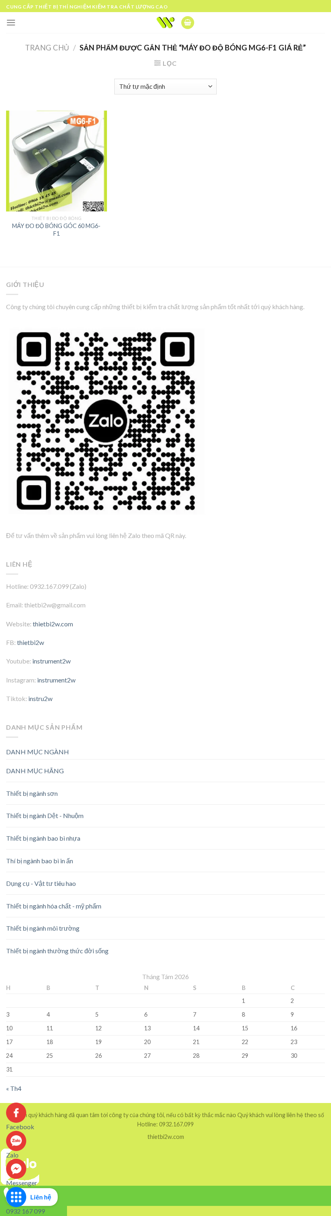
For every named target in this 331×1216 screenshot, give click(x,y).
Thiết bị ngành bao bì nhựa (43, 838)
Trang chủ (47, 47)
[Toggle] (310, 767)
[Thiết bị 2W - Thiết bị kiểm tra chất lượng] (166, 22)
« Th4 (13, 1088)
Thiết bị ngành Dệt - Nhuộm (45, 815)
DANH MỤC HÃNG (35, 770)
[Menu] (11, 22)
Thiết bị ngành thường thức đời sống (57, 950)
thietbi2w (30, 642)
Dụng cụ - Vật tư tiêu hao (41, 883)
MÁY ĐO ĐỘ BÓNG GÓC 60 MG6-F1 (56, 229)
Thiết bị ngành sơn (32, 793)
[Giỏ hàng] (187, 22)
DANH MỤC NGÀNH (37, 752)
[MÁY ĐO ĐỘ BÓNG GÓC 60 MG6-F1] (56, 161)
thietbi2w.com (53, 624)
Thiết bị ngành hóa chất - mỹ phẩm (53, 906)
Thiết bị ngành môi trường (43, 928)
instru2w (40, 698)
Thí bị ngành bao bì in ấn (39, 860)
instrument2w (51, 661)
